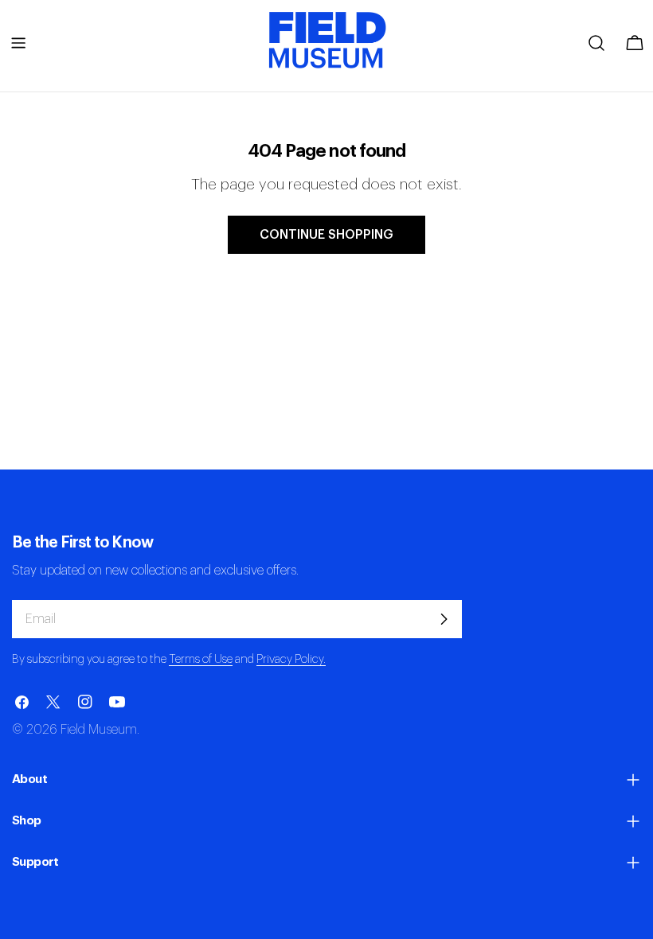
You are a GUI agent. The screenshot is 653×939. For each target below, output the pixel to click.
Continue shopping (326, 234)
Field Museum (99, 729)
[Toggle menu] (18, 43)
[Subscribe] (443, 619)
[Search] (596, 43)
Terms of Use (201, 659)
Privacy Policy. (291, 659)
